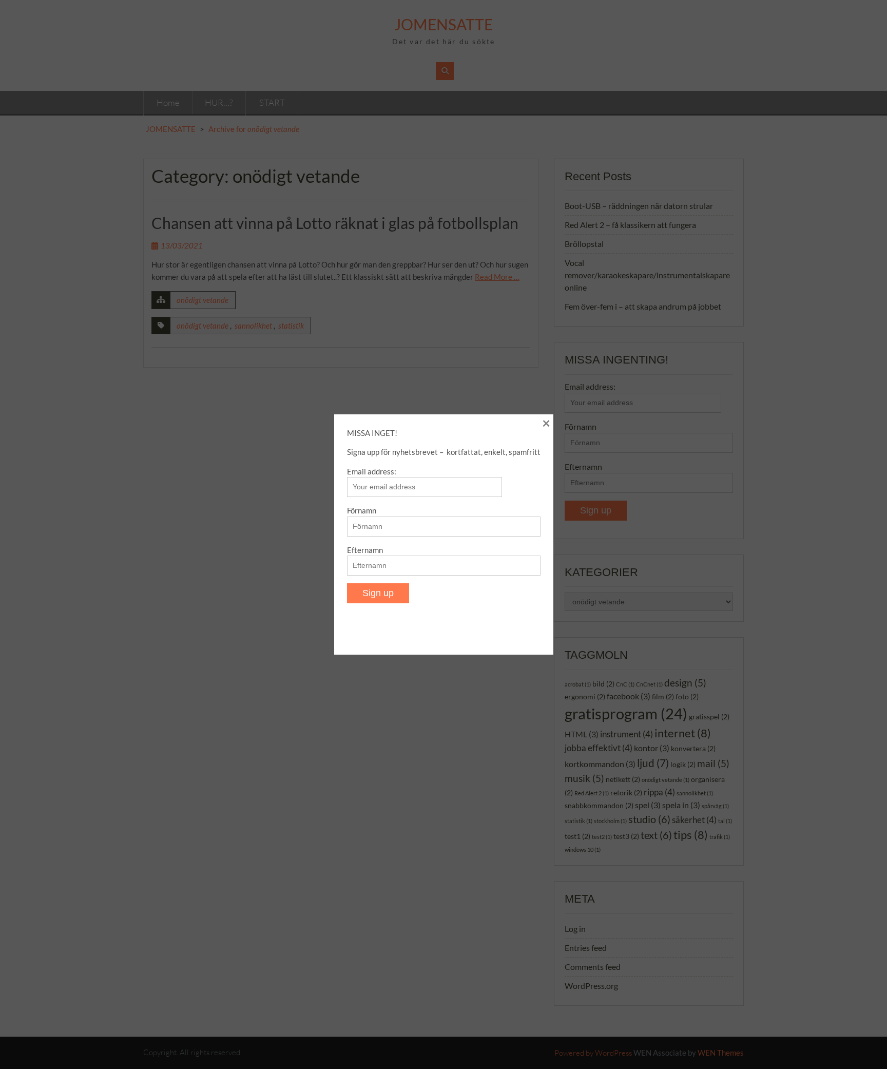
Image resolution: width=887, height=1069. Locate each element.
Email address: (371, 471)
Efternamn (365, 550)
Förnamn (361, 510)
